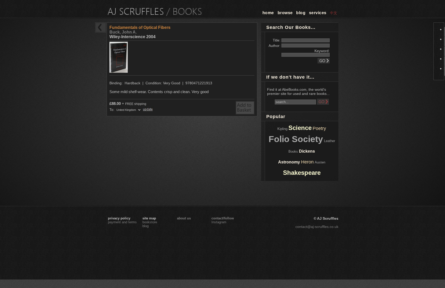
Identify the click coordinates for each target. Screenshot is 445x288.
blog (300, 13)
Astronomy (289, 162)
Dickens (307, 151)
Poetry (319, 128)
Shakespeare (302, 172)
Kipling (282, 129)
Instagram (218, 222)
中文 (333, 13)
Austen (320, 162)
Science (300, 127)
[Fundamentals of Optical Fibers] (119, 71)
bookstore (149, 222)
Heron (307, 161)
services (318, 13)
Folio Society (296, 139)
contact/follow (222, 218)
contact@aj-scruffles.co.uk (316, 227)
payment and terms (122, 222)
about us (184, 218)
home (268, 13)
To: (112, 110)
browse (285, 13)
